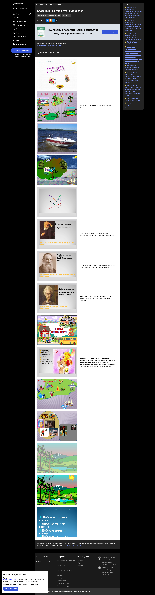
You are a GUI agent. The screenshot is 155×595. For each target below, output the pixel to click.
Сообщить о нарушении (65, 586)
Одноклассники (83, 563)
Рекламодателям (63, 583)
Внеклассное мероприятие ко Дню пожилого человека (132, 67)
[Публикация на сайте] (30, 14)
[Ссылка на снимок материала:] (57, 74)
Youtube (80, 565)
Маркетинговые (35, 584)
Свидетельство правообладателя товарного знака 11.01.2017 (108, 571)
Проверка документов (64, 578)
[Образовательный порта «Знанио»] (17, 4)
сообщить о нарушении (72, 545)
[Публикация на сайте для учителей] (41, 32)
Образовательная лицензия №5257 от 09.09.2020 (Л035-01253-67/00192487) (109, 561)
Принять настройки (11, 588)
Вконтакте (81, 560)
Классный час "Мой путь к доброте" (49, 45)
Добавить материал (22, 50)
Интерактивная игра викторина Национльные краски (133, 105)
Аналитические (23, 584)
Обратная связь (62, 580)
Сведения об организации (66, 560)
